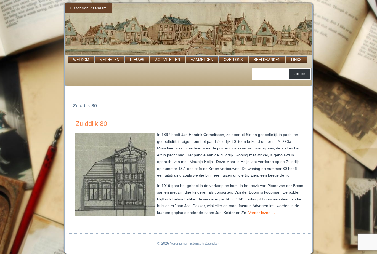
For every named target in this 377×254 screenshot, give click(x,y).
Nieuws (137, 60)
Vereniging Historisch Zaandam (195, 243)
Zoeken (299, 74)
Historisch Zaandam (88, 8)
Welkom (81, 60)
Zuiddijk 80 (91, 123)
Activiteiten (167, 60)
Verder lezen (261, 212)
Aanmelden (202, 60)
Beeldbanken (267, 60)
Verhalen (109, 60)
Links (296, 60)
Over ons (233, 60)
